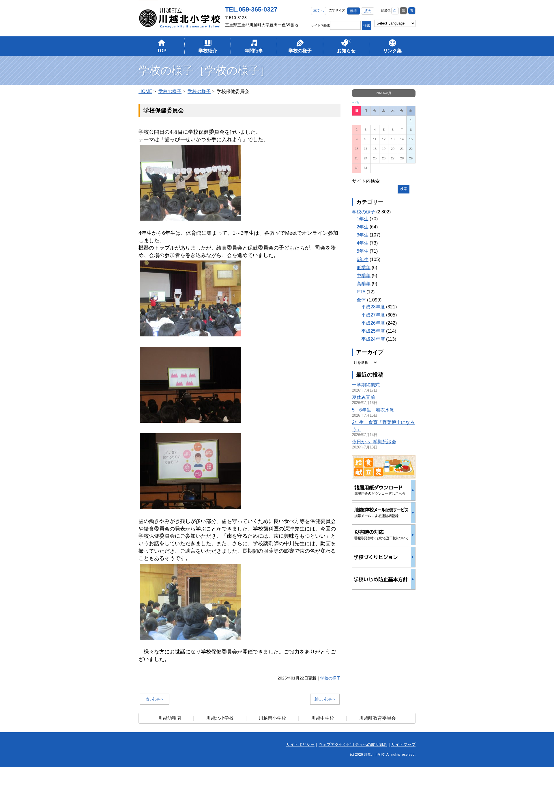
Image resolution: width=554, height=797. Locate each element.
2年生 (362, 226)
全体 (361, 299)
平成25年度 (373, 331)
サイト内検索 (320, 25)
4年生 (362, 243)
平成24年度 (373, 339)
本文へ (318, 11)
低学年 (363, 267)
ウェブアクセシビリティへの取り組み (353, 744)
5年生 (362, 251)
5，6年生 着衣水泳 (373, 409)
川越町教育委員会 (377, 718)
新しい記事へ (325, 699)
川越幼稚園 (169, 718)
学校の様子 (300, 50)
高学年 (363, 283)
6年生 (362, 259)
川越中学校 (322, 718)
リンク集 (392, 50)
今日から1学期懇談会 (374, 441)
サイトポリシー (300, 744)
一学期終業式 (366, 384)
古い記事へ (154, 699)
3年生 (362, 234)
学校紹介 (208, 50)
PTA (361, 291)
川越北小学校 (220, 718)
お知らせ (346, 50)
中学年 (363, 275)
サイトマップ (403, 744)
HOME (145, 91)
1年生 (362, 218)
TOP (161, 50)
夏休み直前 (363, 397)
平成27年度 (373, 314)
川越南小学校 (272, 718)
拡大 (367, 11)
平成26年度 (373, 323)
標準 (353, 11)
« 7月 (356, 102)
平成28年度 (373, 306)
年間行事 (254, 50)
